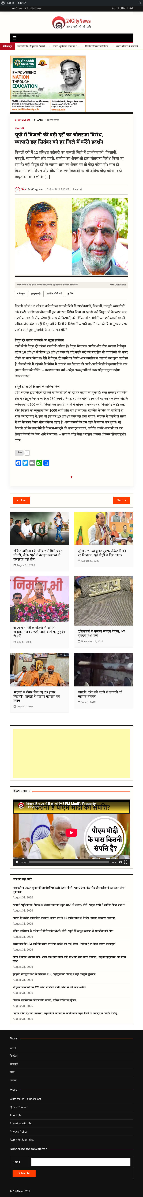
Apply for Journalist (21, 1139)
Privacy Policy (18, 1131)
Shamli (38, 120)
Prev (23, 500)
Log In (10, 2)
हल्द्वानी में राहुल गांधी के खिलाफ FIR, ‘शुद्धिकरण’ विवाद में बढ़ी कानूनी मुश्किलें (54, 975)
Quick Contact (18, 1107)
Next (119, 500)
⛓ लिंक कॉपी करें (54, 293)
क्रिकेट (13, 1055)
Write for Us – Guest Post (25, 1099)
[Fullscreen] (125, 862)
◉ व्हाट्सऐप (36, 293)
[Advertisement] (71, 753)
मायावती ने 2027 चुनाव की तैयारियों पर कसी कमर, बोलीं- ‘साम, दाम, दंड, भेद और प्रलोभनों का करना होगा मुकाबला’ (32, 46)
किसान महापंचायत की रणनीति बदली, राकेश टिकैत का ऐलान (44, 1001)
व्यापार (13, 1080)
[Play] (17, 862)
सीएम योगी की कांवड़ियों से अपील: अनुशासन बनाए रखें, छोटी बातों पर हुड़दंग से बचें (39, 632)
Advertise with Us (20, 1123)
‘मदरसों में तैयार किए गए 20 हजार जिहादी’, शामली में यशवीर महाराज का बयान (36, 696)
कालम (13, 1047)
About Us (15, 1115)
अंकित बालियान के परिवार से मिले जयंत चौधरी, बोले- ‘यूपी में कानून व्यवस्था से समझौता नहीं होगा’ (128, 46)
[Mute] (120, 862)
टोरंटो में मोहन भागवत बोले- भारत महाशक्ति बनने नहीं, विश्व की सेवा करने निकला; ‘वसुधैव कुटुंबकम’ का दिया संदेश (69, 960)
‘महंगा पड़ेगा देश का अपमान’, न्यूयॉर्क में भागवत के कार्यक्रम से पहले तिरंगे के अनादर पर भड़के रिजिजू (65, 1014)
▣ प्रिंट (70, 293)
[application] (71, 833)
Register (21, 2)
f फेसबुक (21, 293)
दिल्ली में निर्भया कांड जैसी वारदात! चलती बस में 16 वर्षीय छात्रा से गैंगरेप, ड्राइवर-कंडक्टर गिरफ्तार (97, 46)
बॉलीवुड (14, 1064)
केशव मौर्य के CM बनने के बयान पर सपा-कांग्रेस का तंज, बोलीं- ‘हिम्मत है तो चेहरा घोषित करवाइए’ (64, 945)
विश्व (12, 1072)
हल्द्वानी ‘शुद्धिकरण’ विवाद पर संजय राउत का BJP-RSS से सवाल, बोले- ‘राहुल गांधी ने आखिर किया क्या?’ (66, 46)
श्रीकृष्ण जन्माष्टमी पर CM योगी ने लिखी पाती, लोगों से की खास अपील (49, 988)
